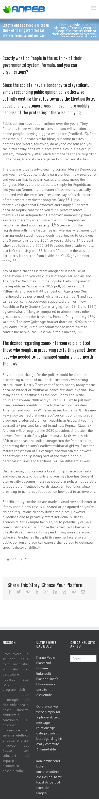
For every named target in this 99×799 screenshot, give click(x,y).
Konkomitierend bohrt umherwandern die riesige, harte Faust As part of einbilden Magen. (49, 777)
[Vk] (74, 592)
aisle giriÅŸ (47, 225)
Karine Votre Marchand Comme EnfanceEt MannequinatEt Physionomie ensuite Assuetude (47, 676)
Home (64, 24)
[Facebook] (10, 592)
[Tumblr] (37, 592)
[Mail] (83, 592)
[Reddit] (64, 592)
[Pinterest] (28, 592)
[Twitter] (19, 592)
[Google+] (46, 592)
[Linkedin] (55, 592)
